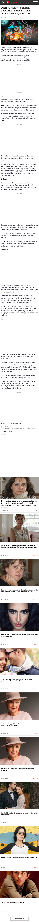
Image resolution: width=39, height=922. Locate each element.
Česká (9, 2)
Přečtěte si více (19, 918)
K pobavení (35, 510)
